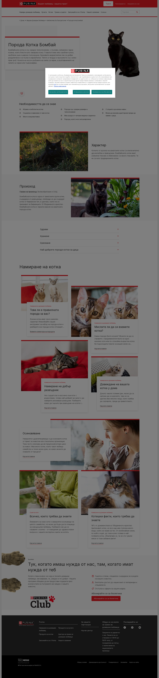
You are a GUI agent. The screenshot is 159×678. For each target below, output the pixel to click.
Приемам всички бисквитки (102, 92)
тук (55, 84)
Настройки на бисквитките (58, 92)
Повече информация (60, 86)
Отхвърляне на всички (81, 92)
